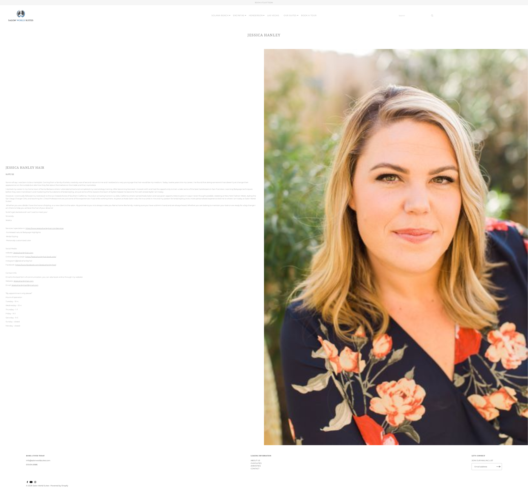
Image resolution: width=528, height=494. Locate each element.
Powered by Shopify (59, 486)
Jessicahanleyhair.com (23, 253)
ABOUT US (255, 460)
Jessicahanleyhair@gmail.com (25, 285)
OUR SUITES (290, 15)
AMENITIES (256, 466)
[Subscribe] (498, 466)
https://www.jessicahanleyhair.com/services (45, 228)
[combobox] (416, 15)
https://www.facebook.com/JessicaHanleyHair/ (35, 265)
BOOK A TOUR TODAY (264, 3)
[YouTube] (31, 482)
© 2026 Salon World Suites (37, 486)
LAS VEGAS (273, 15)
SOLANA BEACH (219, 15)
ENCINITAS (238, 15)
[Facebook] (27, 482)
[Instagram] (35, 482)
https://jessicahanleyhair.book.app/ (40, 257)
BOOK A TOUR (309, 15)
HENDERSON (256, 15)
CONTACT (255, 468)
